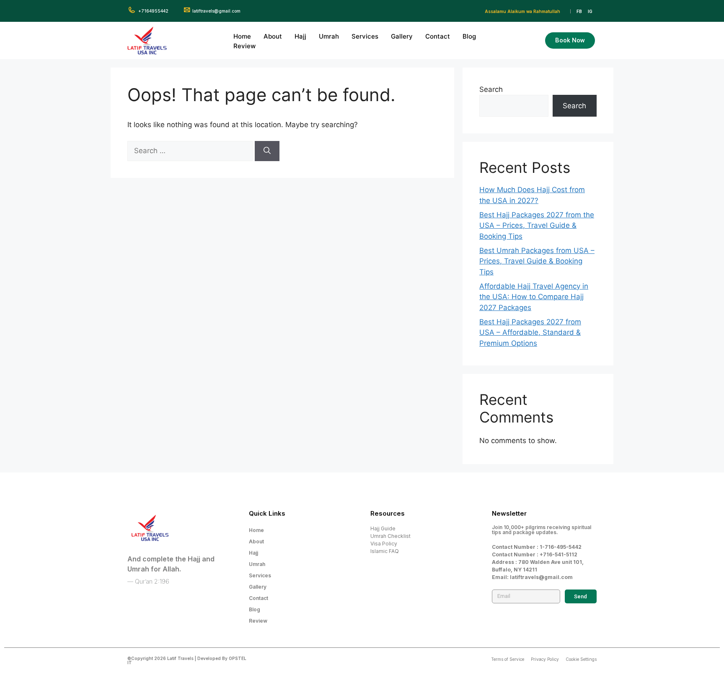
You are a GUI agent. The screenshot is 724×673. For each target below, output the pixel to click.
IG (590, 11)
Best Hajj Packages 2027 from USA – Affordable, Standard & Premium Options (530, 332)
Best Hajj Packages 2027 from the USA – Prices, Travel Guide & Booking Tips (536, 225)
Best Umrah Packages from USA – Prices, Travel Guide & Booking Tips (537, 261)
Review (244, 46)
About (273, 36)
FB (579, 11)
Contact (437, 36)
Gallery (402, 36)
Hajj (300, 36)
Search (491, 89)
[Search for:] (191, 150)
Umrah (329, 36)
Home (242, 36)
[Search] (267, 151)
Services (365, 36)
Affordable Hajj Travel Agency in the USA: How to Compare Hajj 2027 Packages (533, 297)
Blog (469, 36)
